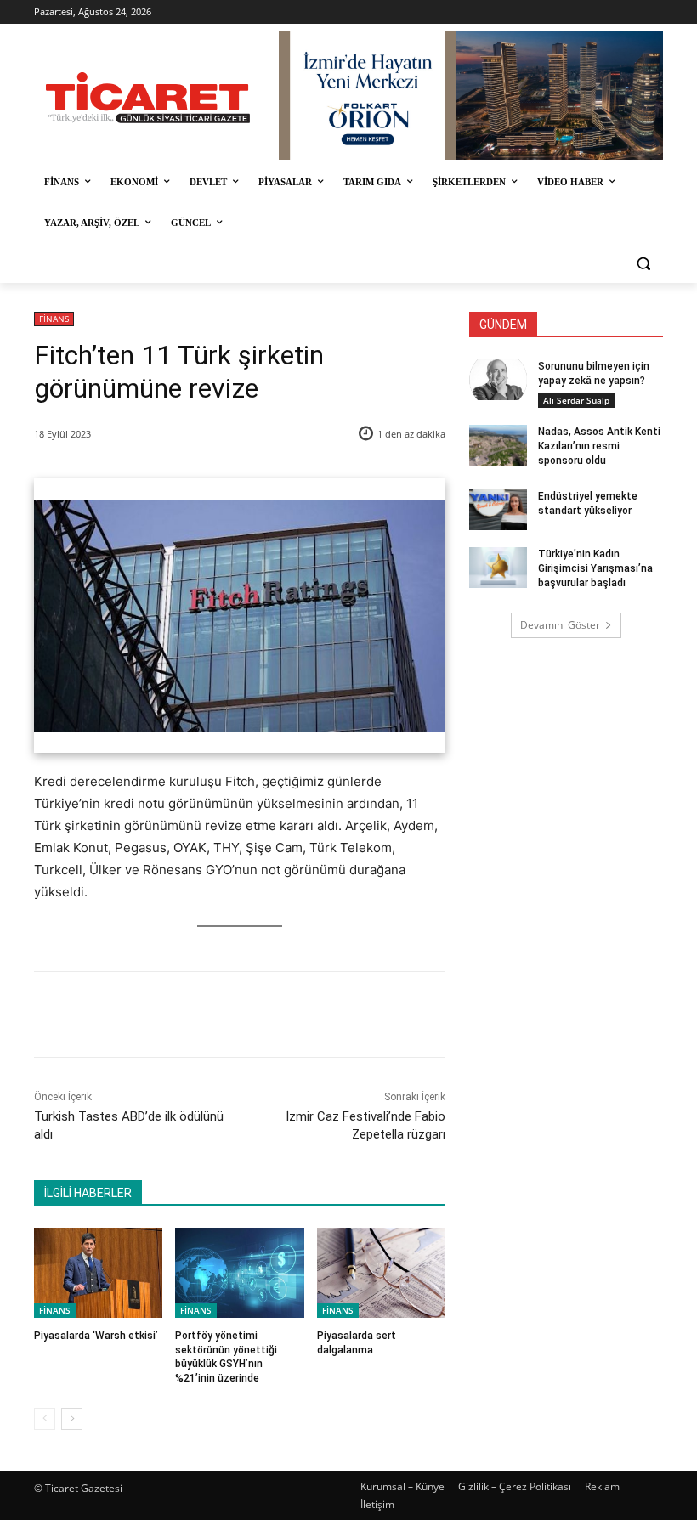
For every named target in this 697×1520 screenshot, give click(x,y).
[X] (193, 1014)
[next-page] (71, 1419)
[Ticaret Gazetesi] (148, 97)
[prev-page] (44, 1419)
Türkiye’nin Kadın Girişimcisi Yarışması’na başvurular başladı (595, 568)
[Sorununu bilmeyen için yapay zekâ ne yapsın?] (498, 379)
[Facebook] (154, 1014)
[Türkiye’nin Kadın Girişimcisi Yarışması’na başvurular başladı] (498, 567)
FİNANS (54, 319)
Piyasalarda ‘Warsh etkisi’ (96, 1336)
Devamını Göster (560, 625)
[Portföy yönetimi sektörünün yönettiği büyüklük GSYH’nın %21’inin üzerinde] (239, 1273)
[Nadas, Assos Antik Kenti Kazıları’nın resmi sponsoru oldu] (498, 445)
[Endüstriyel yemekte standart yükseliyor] (498, 509)
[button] (643, 264)
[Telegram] (310, 1014)
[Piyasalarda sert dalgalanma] (381, 1273)
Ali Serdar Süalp (576, 400)
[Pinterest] (232, 1014)
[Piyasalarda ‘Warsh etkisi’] (98, 1273)
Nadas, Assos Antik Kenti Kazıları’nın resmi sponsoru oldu (599, 446)
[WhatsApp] (271, 1014)
